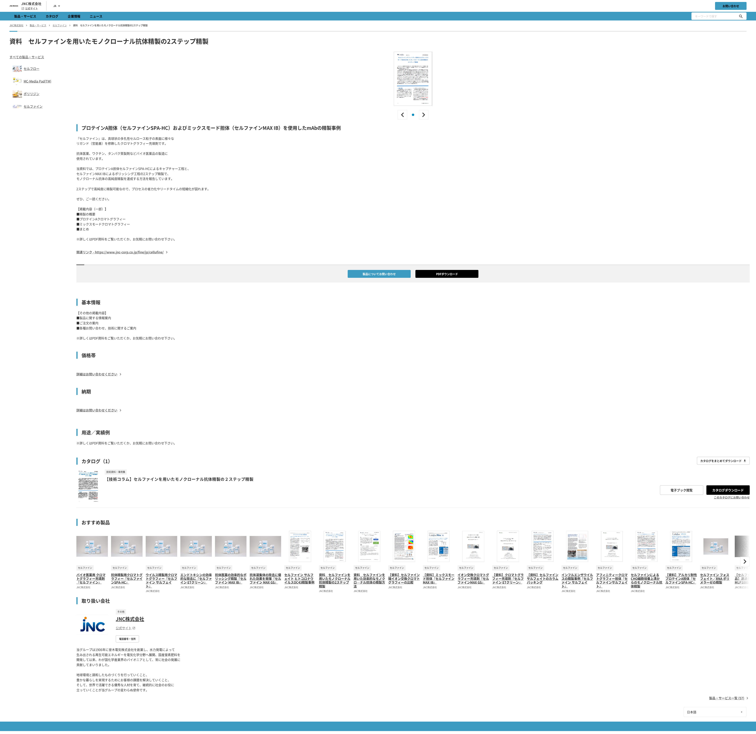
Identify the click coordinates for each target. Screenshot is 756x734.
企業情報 (74, 16)
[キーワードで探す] (740, 16)
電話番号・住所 (127, 639)
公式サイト (31, 8)
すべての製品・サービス (26, 57)
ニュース (96, 16)
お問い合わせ (731, 6)
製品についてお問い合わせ (379, 274)
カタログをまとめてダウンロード (721, 461)
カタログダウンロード (728, 490)
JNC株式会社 (130, 618)
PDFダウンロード (447, 274)
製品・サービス (25, 16)
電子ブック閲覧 (682, 490)
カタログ (52, 16)
